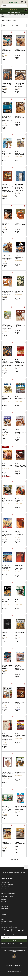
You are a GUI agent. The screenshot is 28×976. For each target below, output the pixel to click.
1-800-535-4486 (5, 886)
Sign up (14, 940)
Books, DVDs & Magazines (12, 14)
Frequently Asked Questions (8, 893)
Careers (3, 919)
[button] (20, 25)
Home (2, 14)
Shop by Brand (4, 910)
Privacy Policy (20, 943)
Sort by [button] (16, 25)
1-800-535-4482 (5, 882)
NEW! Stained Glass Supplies (14, 12)
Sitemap (21, 965)
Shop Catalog (4, 908)
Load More (14, 862)
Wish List (3, 901)
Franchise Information (6, 921)
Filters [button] (3, 25)
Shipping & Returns (6, 891)
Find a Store (4, 923)
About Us (3, 917)
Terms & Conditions (18, 962)
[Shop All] (2, 2)
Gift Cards (3, 899)
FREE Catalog (4, 904)
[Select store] (22, 2)
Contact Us (4, 888)
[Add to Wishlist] (10, 33)
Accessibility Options (10, 965)
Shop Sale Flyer (5, 906)
